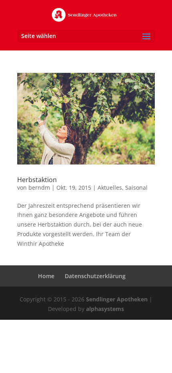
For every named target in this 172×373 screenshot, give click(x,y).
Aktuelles (110, 187)
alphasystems (105, 309)
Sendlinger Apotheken (117, 299)
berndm (39, 187)
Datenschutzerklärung (95, 276)
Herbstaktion (37, 179)
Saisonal (136, 187)
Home (46, 276)
